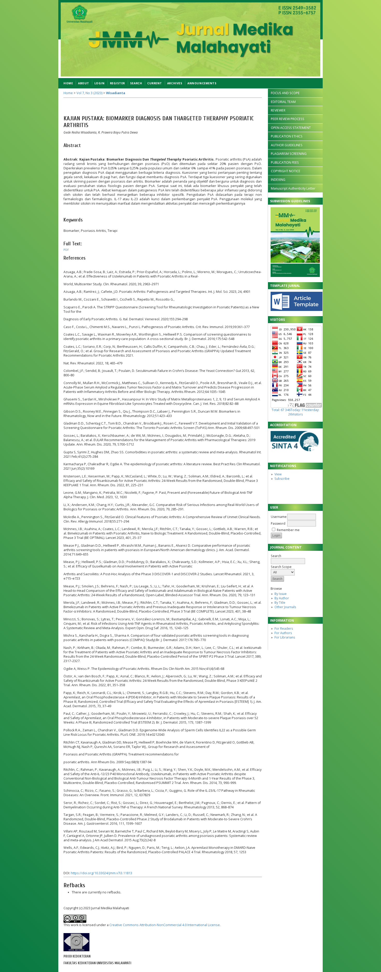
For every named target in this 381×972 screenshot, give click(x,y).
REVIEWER (278, 110)
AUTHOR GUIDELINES (286, 145)
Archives (174, 83)
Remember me (288, 530)
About (83, 83)
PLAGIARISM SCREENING (289, 153)
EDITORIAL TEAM (283, 102)
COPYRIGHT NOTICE (285, 171)
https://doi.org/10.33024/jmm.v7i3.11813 (101, 873)
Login (99, 83)
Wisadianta (115, 93)
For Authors (283, 633)
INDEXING (278, 179)
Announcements (201, 83)
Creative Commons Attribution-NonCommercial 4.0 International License (164, 925)
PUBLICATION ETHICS (286, 136)
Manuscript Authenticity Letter (293, 188)
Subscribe (282, 478)
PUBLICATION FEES (285, 162)
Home (68, 83)
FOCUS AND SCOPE (285, 93)
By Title (279, 602)
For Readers (283, 628)
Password (278, 523)
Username (279, 517)
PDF (66, 250)
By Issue (280, 594)
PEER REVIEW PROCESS (287, 119)
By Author (281, 598)
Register (117, 83)
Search (276, 556)
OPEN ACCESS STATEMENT (291, 128)
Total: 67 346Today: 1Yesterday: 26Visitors (295, 412)
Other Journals (285, 607)
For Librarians (284, 637)
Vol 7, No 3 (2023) (89, 93)
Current (154, 83)
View (277, 474)
